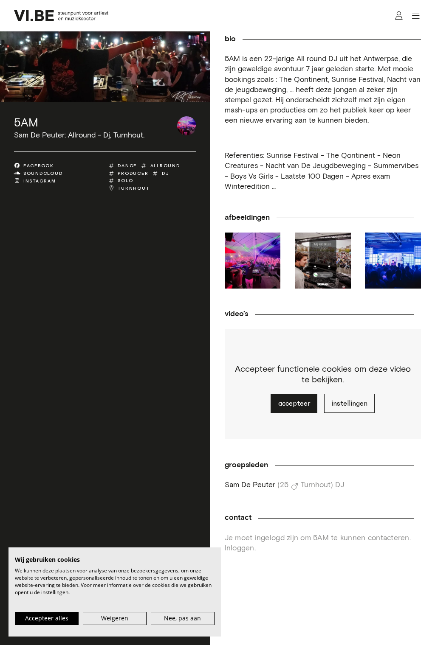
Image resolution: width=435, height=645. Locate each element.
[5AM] (187, 126)
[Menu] (415, 15)
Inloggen (239, 548)
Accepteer (294, 403)
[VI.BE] (61, 15)
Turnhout (133, 188)
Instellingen (349, 403)
